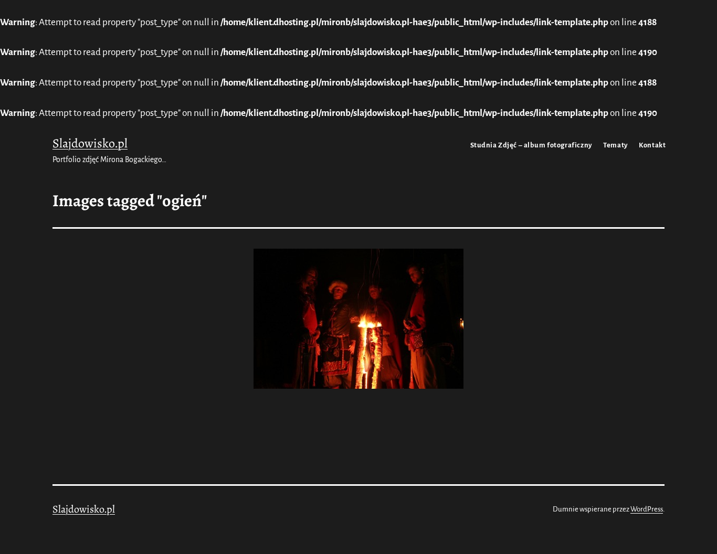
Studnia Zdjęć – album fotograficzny (531, 145)
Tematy (615, 145)
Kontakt (652, 145)
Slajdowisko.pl (90, 143)
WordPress (646, 509)
